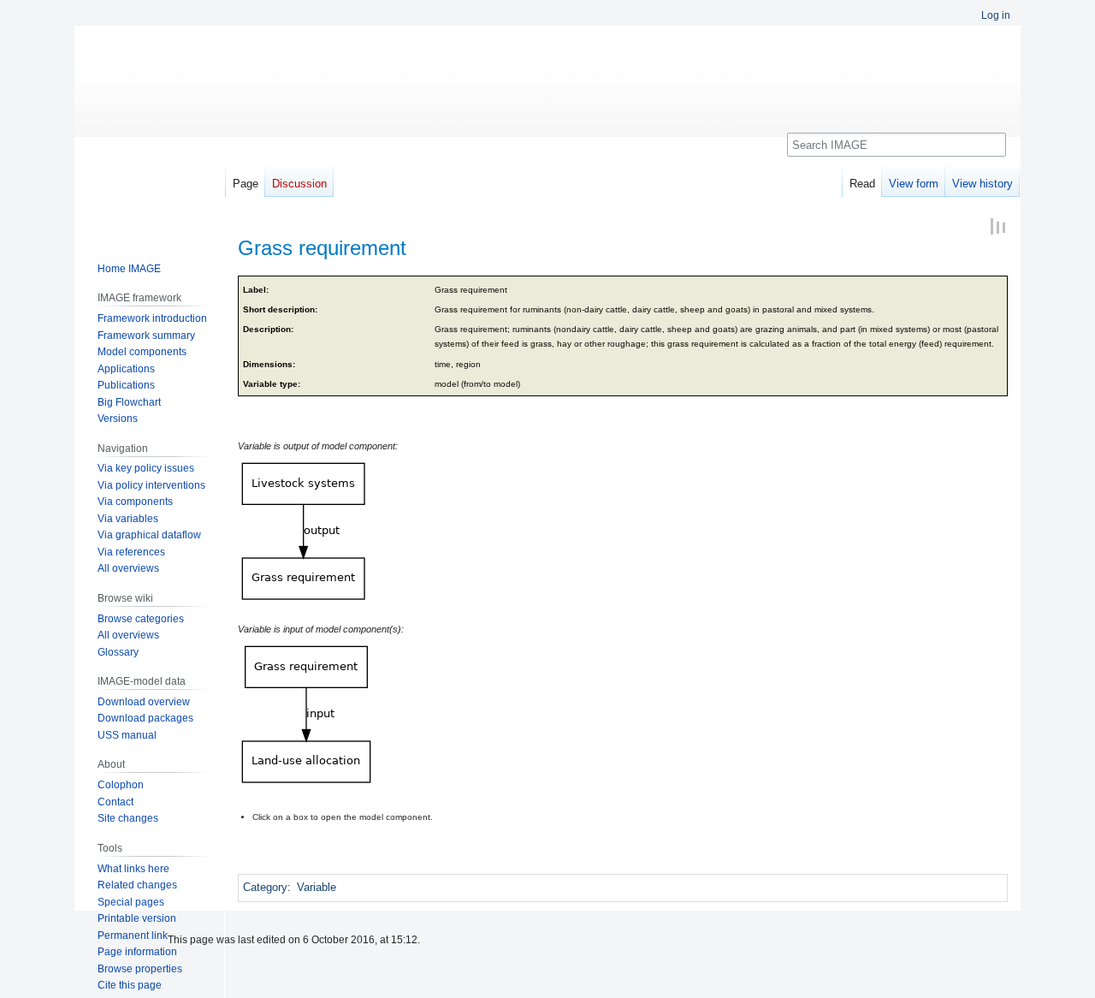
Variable (316, 887)
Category (265, 887)
